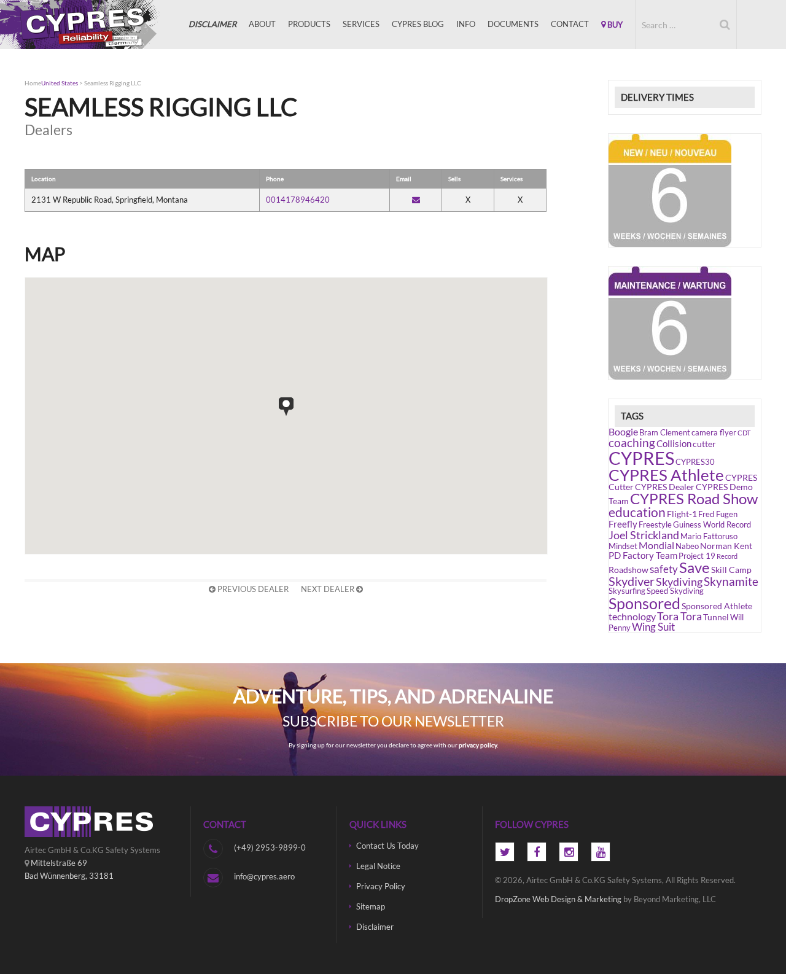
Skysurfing (627, 591)
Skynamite (731, 581)
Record (727, 556)
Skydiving (679, 581)
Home (33, 83)
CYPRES (86, 24)
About (262, 24)
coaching (632, 442)
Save (694, 567)
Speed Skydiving (675, 591)
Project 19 (697, 556)
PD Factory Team (643, 555)
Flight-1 (682, 513)
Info (465, 24)
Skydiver (632, 581)
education (637, 512)
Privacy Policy (380, 886)
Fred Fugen (717, 514)
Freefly (623, 523)
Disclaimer (375, 927)
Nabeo (687, 546)
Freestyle (655, 524)
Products (309, 24)
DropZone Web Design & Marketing (558, 899)
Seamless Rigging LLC (112, 83)
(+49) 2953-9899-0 (270, 847)
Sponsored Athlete (717, 606)
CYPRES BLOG (418, 24)
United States (59, 83)
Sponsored (644, 603)
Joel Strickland (644, 535)
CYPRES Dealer (665, 486)
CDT (743, 433)
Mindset (623, 546)
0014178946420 (298, 200)
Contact (570, 24)
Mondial (656, 545)
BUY (614, 24)
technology (632, 616)
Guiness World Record (712, 524)
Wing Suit (653, 626)
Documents (513, 24)
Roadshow (628, 569)
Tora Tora (679, 616)
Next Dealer (328, 589)
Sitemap (370, 906)
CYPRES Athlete (666, 475)
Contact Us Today (387, 846)
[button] (286, 406)
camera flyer (713, 432)
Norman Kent (726, 545)
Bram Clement (664, 432)
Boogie (623, 431)
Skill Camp (731, 569)
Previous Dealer (252, 589)
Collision (673, 443)
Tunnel (716, 617)
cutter (704, 443)
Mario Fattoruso (708, 536)
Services (361, 24)
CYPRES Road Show (694, 498)
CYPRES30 (695, 462)
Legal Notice (378, 866)
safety (664, 569)
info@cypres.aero (264, 876)
